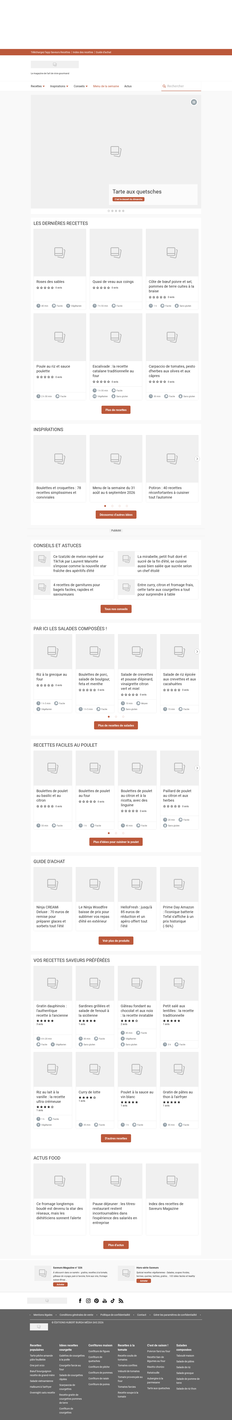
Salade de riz (183, 1367)
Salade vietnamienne (41, 1381)
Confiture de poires (99, 1384)
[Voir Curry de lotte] (95, 1069)
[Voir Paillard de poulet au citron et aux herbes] (179, 768)
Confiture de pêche (98, 1366)
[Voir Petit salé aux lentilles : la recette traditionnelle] (179, 983)
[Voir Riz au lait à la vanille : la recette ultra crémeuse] (53, 1069)
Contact (141, 1314)
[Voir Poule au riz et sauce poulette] (60, 337)
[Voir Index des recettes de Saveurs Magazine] (172, 1181)
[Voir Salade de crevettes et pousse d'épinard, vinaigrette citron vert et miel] (137, 651)
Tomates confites (127, 1365)
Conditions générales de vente (76, 1314)
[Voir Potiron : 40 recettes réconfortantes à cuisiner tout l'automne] (172, 459)
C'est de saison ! (157, 1345)
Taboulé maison (185, 1355)
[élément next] (197, 472)
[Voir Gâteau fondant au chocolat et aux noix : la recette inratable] (137, 983)
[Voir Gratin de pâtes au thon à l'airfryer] (179, 1069)
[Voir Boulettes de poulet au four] (95, 768)
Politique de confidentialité (115, 1314)
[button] (116, 410)
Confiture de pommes (100, 1372)
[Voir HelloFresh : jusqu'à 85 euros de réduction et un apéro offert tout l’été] (137, 884)
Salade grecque (185, 1373)
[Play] (194, 102)
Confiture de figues (99, 1351)
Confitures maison (100, 1345)
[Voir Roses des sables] (60, 252)
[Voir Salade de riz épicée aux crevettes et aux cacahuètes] (179, 651)
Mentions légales (43, 1314)
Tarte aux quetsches (158, 1388)
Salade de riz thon (186, 1388)
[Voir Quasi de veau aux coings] (116, 252)
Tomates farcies (127, 1386)
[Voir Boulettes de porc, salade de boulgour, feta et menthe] (95, 651)
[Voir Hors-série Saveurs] (126, 1273)
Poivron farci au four (158, 1351)
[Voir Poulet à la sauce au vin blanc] (137, 1069)
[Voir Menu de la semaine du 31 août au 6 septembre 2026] (116, 459)
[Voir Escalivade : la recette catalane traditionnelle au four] (116, 337)
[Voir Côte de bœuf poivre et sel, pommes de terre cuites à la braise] (172, 252)
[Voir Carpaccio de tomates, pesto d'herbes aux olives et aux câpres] (172, 337)
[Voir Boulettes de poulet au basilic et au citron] (53, 768)
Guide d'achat (103, 52)
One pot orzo (37, 1365)
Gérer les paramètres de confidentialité (175, 1314)
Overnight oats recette (42, 1392)
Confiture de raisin (98, 1378)
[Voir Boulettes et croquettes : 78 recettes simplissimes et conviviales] (60, 459)
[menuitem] (37, 86)
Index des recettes (83, 52)
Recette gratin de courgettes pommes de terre (70, 1398)
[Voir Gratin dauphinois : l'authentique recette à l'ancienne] (53, 983)
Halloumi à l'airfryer (40, 1386)
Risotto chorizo (155, 1366)
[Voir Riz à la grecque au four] (53, 651)
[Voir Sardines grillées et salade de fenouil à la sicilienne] (95, 983)
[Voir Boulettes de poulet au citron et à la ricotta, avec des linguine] (137, 768)
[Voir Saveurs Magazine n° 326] (42, 1273)
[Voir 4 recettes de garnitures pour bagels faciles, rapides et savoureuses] (42, 587)
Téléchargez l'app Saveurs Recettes (50, 52)
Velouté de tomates (129, 1371)
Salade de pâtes (185, 1361)
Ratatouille (153, 1372)
